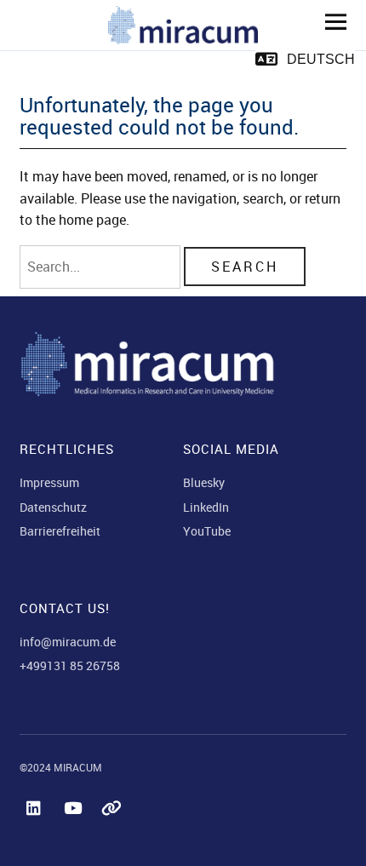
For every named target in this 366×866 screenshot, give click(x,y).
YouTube (207, 531)
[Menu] (329, 21)
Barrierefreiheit (60, 531)
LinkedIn (206, 507)
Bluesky (204, 482)
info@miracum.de (68, 642)
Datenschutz (53, 507)
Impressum (49, 482)
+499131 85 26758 (70, 665)
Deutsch (321, 59)
